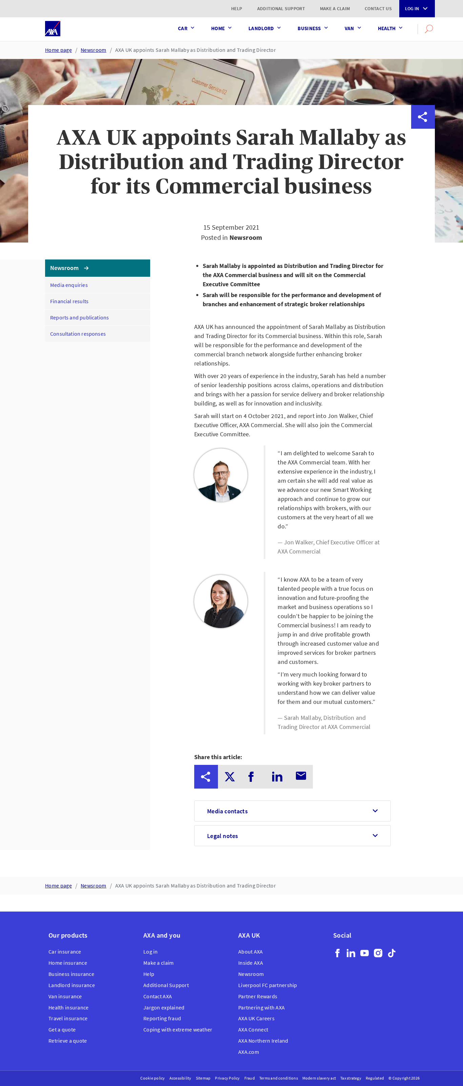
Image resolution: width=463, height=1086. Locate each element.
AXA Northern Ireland (263, 1040)
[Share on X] (423, 140)
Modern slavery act (319, 1078)
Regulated (375, 1078)
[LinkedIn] (351, 953)
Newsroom (93, 49)
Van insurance (65, 996)
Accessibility (180, 1078)
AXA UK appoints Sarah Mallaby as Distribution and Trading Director (195, 49)
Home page (58, 49)
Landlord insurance (71, 985)
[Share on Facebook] (423, 164)
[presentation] (206, 777)
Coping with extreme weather (178, 1029)
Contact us (378, 8)
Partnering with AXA (261, 1007)
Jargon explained (163, 1007)
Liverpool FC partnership (267, 985)
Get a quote (62, 1029)
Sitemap (203, 1078)
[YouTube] (364, 953)
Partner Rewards (257, 996)
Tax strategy (350, 1078)
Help (236, 8)
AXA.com (248, 1051)
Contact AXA (157, 996)
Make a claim (335, 8)
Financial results (69, 301)
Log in (412, 8)
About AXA (250, 951)
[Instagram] (378, 953)
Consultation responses (78, 333)
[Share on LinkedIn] (423, 188)
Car (182, 28)
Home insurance (67, 962)
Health (387, 28)
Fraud (249, 1078)
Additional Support (281, 8)
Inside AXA (250, 962)
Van (349, 28)
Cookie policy (152, 1078)
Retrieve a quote (67, 1040)
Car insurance (64, 951)
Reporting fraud (162, 1018)
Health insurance (68, 1007)
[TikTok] (391, 953)
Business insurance (71, 973)
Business (309, 28)
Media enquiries (69, 284)
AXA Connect (253, 1029)
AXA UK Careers (256, 1018)
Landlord (261, 28)
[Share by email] (423, 212)
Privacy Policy (227, 1078)
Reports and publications (79, 317)
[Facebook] (337, 953)
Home (218, 28)
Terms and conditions (278, 1078)
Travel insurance (67, 1018)
